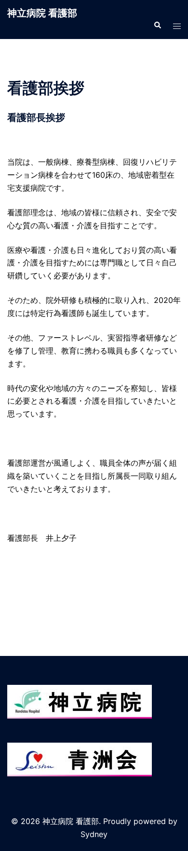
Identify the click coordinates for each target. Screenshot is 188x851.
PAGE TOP (174, 817)
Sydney (94, 834)
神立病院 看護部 (42, 13)
